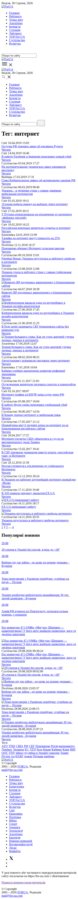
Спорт (13, 824)
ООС (5, 752)
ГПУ (12, 752)
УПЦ (12, 746)
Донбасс (7, 749)
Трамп (64, 752)
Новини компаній (20, 841)
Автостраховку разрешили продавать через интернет (36, 360)
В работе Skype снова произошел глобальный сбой (34, 404)
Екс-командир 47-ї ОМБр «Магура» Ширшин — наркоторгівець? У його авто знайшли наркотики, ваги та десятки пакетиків (39, 658)
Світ (12, 810)
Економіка (16, 813)
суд (25, 752)
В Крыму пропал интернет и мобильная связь (31, 415)
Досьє (13, 847)
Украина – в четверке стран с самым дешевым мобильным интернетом (31, 192)
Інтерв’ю (15, 26)
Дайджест (15, 33)
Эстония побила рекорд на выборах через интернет (35, 204)
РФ (26, 746)
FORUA (22, 766)
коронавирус (66, 746)
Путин (6, 756)
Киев (65, 749)
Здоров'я (14, 827)
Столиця (14, 30)
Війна (13, 820)
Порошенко (42, 746)
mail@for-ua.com (12, 769)
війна (19, 752)
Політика (15, 817)
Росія (54, 746)
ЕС (27, 749)
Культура (15, 43)
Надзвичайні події (21, 844)
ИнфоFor (15, 851)
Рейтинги (15, 16)
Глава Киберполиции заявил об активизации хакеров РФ (39, 180)
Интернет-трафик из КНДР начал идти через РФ (33, 394)
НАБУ (19, 756)
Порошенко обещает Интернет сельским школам (33, 248)
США (19, 746)
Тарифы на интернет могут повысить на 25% (31, 238)
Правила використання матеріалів (23, 882)
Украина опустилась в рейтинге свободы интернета (35, 520)
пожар (28, 756)
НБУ (73, 749)
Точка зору (16, 19)
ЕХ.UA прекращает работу (19, 506)
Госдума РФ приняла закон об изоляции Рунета (32, 146)
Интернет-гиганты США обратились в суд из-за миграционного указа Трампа (33, 440)
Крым (47, 749)
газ (13, 756)
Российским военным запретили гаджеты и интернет (36, 228)
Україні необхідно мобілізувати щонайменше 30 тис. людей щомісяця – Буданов (35, 734)
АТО (5, 746)
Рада (39, 749)
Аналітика (16, 23)
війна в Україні (38, 752)
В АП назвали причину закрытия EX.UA (28, 493)
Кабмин (56, 749)
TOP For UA (17, 36)
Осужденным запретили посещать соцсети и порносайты (39, 384)
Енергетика (16, 786)
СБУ (32, 746)
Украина (18, 749)
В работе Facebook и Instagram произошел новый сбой (36, 156)
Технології (16, 830)
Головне (14, 13)
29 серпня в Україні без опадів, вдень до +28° (31, 674)
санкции (54, 752)
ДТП (33, 749)
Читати (6, 149)
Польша (38, 756)
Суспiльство (17, 40)
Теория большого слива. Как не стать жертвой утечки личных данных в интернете (36, 348)
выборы (49, 756)
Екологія (14, 837)
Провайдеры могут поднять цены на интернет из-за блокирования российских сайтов (35, 427)
